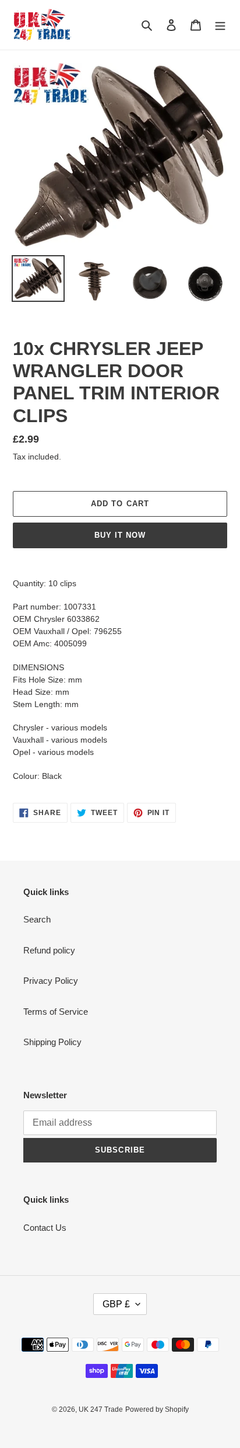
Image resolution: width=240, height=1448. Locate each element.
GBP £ (116, 1304)
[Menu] (220, 24)
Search (37, 919)
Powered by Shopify (157, 1409)
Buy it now (120, 535)
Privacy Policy (50, 981)
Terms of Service (55, 1012)
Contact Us (44, 1228)
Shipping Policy (52, 1042)
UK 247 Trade (101, 1409)
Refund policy (49, 950)
